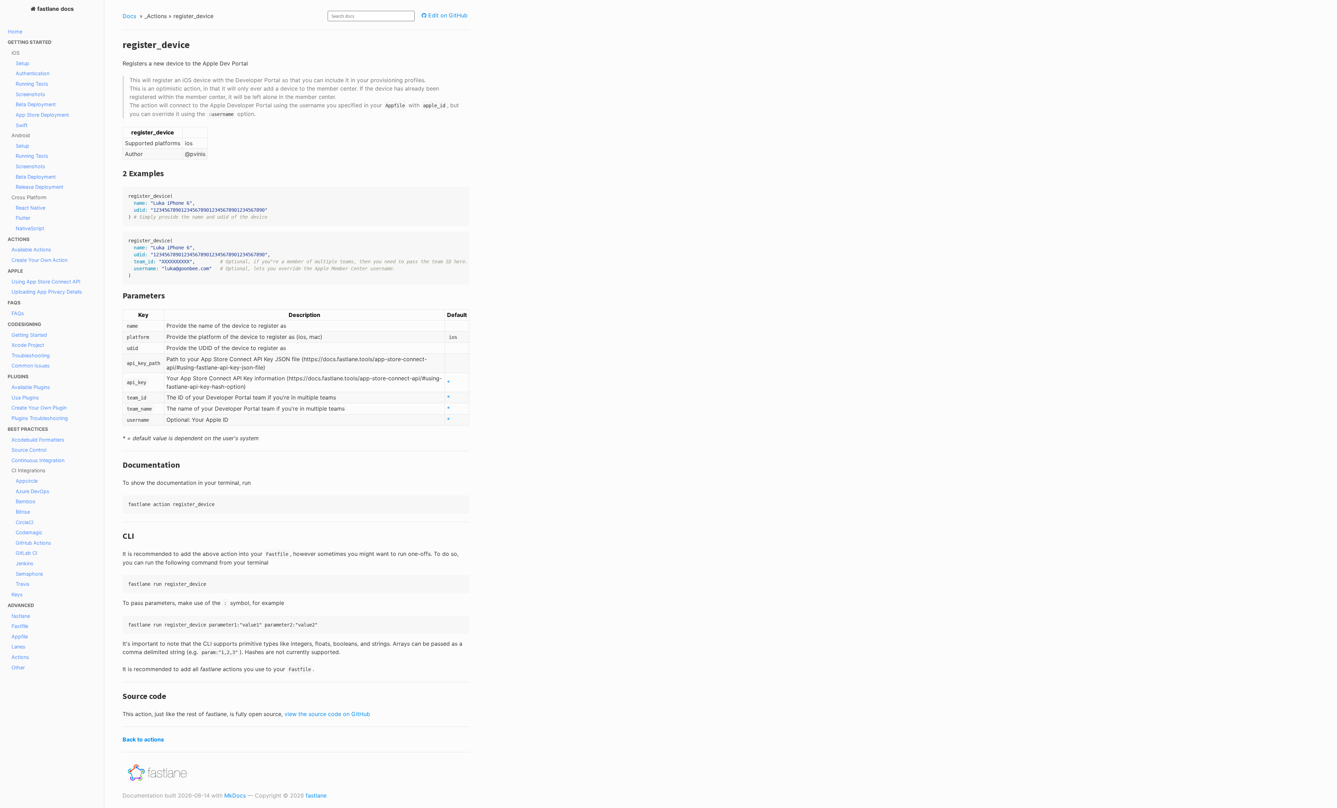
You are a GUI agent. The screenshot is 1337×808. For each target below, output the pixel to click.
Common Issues (30, 365)
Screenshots (30, 94)
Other (18, 667)
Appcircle (27, 481)
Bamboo (26, 501)
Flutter (23, 218)
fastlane (20, 616)
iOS (15, 53)
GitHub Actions (33, 543)
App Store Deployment (42, 115)
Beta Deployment (36, 104)
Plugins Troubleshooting (39, 418)
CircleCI (24, 522)
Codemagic (29, 532)
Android (20, 135)
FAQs (17, 313)
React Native (30, 208)
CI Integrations (28, 470)
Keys (17, 594)
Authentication (32, 73)
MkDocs (235, 795)
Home (15, 31)
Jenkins (24, 563)
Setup (22, 63)
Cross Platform (29, 197)
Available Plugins (30, 387)
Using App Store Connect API (45, 282)
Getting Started (29, 335)
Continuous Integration (37, 460)
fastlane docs (55, 8)
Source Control (28, 450)
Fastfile (19, 626)
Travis (23, 584)
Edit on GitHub (447, 15)
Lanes (18, 647)
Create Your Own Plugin (39, 408)
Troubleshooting (30, 355)
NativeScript (30, 228)
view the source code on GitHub (327, 713)
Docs (129, 16)
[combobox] (371, 16)
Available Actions (31, 249)
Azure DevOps (32, 491)
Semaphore (29, 574)
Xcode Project (27, 345)
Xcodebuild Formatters (37, 440)
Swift (22, 125)
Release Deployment (39, 187)
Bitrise (23, 512)
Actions (20, 657)
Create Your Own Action (39, 260)
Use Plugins (25, 398)
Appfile (19, 636)
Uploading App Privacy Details (46, 292)
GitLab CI (26, 553)
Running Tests (32, 84)
